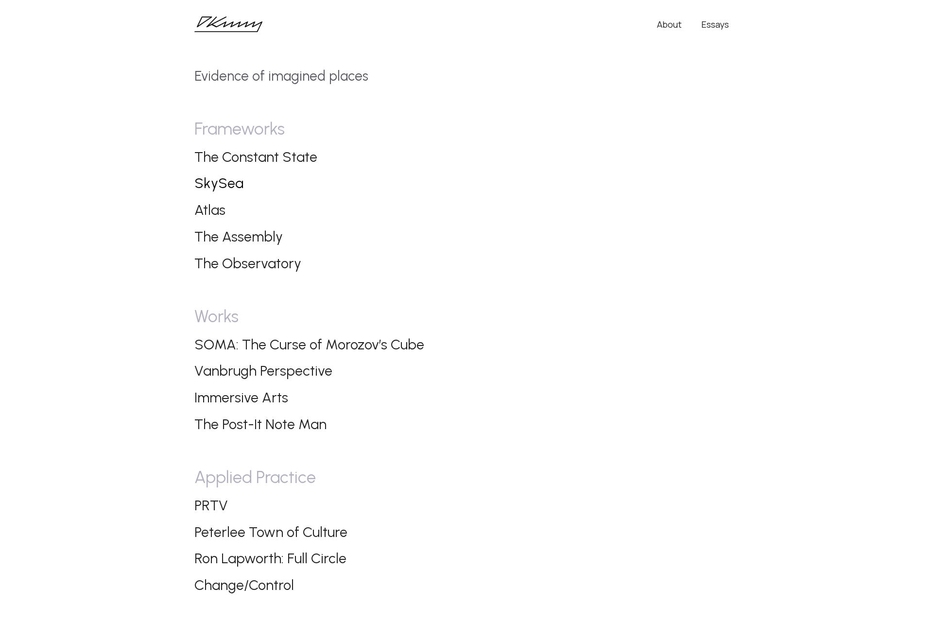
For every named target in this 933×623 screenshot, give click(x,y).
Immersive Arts (241, 397)
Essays (715, 24)
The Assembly (238, 236)
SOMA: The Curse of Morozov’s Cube (309, 344)
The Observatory (247, 263)
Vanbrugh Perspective (263, 370)
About (669, 24)
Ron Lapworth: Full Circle (270, 558)
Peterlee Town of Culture (270, 531)
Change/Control (244, 584)
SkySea (218, 182)
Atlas (209, 209)
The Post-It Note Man (260, 424)
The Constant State (255, 156)
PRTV (211, 505)
